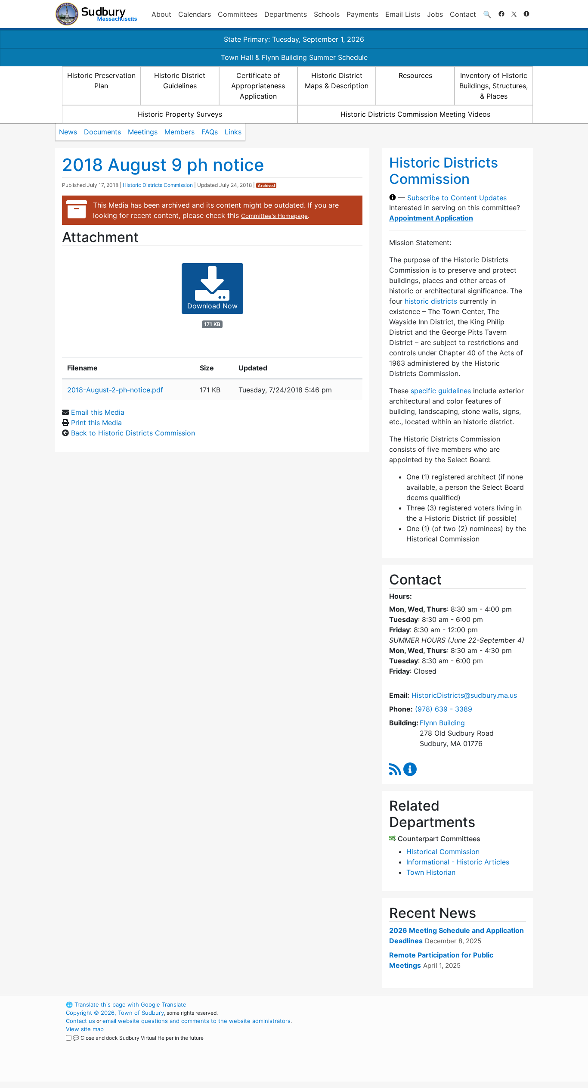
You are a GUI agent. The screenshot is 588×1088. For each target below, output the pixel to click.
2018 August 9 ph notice (163, 164)
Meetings (143, 131)
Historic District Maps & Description (336, 80)
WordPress (416, 1004)
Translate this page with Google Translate (126, 1004)
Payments (362, 14)
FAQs (209, 131)
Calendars (194, 14)
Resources (415, 75)
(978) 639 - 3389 (443, 709)
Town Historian (430, 872)
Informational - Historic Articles (457, 862)
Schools (327, 14)
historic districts (431, 301)
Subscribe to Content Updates (457, 197)
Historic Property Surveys (180, 114)
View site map (85, 1029)
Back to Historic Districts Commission (133, 433)
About (161, 14)
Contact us (80, 1020)
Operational (431, 1045)
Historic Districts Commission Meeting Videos (415, 114)
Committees (237, 14)
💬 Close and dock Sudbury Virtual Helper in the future (138, 1038)
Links (233, 131)
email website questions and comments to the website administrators (196, 1020)
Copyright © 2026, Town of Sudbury (115, 1012)
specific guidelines (441, 390)
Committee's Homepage (274, 215)
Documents (102, 131)
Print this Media (96, 422)
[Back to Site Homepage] (96, 14)
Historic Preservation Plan (101, 80)
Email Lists (402, 14)
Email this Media (97, 412)
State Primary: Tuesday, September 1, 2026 (294, 39)
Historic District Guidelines (179, 80)
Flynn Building (442, 722)
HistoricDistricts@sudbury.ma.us (464, 695)
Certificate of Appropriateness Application (258, 85)
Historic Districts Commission (158, 185)
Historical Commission (443, 851)
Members (179, 131)
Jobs (435, 14)
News (68, 131)
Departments (285, 14)
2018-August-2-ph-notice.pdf (115, 389)
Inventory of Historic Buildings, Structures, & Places (493, 85)
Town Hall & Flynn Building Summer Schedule (294, 57)
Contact (463, 14)
